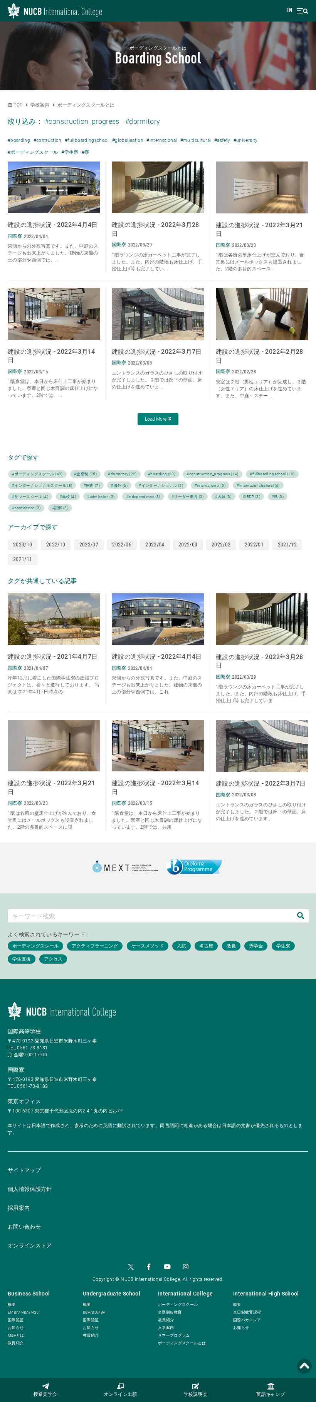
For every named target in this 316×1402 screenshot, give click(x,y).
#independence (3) (143, 497)
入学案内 (166, 1327)
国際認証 (16, 1320)
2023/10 (22, 544)
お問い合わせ (24, 1227)
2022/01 (254, 544)
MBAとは (16, 1335)
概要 (12, 1304)
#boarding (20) (161, 474)
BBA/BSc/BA (94, 1312)
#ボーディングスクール (33, 152)
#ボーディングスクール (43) (37, 474)
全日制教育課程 (247, 1312)
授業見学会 (45, 1394)
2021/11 (22, 559)
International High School (266, 1293)
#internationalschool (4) (258, 485)
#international (161, 140)
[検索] (300, 915)
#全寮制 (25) (85, 474)
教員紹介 (16, 1343)
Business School (29, 1293)
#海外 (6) (119, 485)
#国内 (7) (92, 485)
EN (289, 11)
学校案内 (39, 105)
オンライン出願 (120, 1394)
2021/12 (287, 544)
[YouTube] (167, 1266)
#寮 (85, 152)
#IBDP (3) (251, 497)
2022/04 (154, 544)
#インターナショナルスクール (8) (42, 485)
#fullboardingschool (87, 140)
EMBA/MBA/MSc (23, 1312)
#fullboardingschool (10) (272, 474)
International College (185, 1293)
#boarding (19, 140)
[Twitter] (130, 1266)
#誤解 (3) (60, 508)
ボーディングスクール (178, 1304)
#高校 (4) (68, 497)
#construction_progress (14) (212, 474)
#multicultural (195, 140)
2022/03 (187, 544)
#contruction (48, 140)
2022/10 (55, 544)
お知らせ (16, 1327)
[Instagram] (185, 1266)
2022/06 (121, 544)
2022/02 (221, 544)
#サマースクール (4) (30, 497)
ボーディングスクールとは (85, 105)
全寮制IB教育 (170, 1312)
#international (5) (210, 485)
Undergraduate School (111, 1293)
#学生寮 (69, 152)
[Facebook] (149, 1266)
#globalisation (127, 140)
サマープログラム (174, 1335)
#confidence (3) (26, 508)
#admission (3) (100, 497)
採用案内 (19, 1208)
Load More (155, 419)
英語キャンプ (270, 1394)
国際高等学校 (24, 1031)
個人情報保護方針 (30, 1189)
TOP (17, 105)
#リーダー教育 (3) (187, 497)
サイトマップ (24, 1170)
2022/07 (88, 544)
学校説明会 (196, 1394)
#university (246, 140)
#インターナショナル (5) (161, 485)
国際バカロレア (247, 1320)
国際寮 (16, 1070)
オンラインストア (30, 1245)
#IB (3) (278, 497)
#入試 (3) (223, 497)
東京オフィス (24, 1101)
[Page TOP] (304, 1366)
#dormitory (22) (122, 474)
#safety (222, 140)
